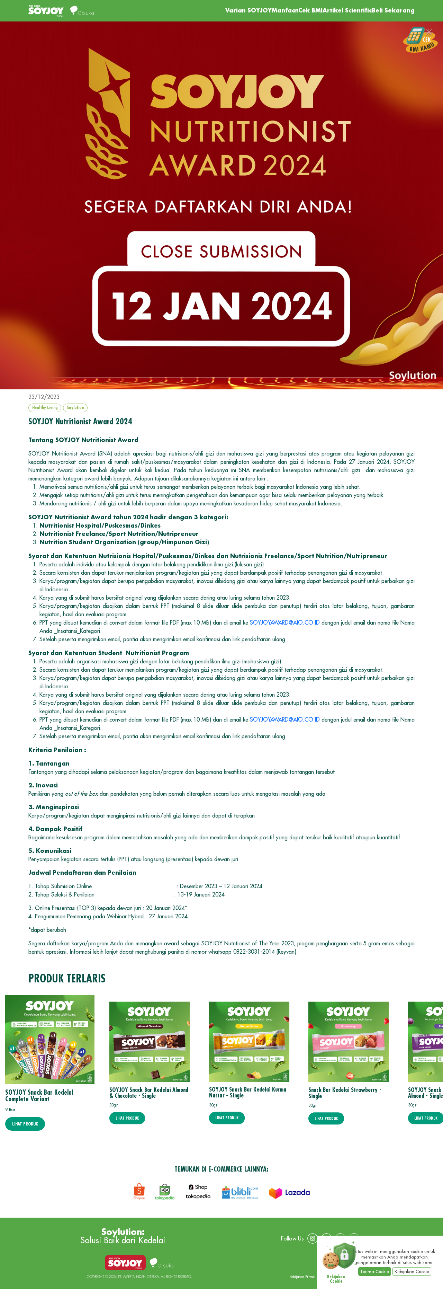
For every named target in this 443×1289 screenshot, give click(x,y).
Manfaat (285, 11)
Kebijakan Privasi (302, 1277)
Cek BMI (310, 11)
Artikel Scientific (347, 11)
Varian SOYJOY (248, 11)
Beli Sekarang (393, 11)
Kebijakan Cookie (412, 1271)
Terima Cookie (374, 1271)
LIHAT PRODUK (25, 1124)
